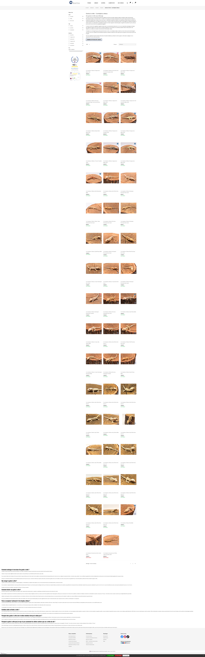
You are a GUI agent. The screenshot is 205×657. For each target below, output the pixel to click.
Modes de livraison (72, 639)
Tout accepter (111, 655)
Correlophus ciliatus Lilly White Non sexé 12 (110, 463)
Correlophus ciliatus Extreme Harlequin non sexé (109, 312)
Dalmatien (76, 39)
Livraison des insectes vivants (74, 642)
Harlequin (76, 43)
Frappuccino (76, 41)
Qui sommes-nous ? (72, 636)
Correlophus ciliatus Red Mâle (127, 522)
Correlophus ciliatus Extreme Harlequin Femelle (109, 373)
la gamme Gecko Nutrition (100, 584)
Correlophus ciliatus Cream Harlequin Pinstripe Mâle (94, 373)
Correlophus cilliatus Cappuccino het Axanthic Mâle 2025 (128, 101)
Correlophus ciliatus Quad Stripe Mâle (127, 373)
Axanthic (76, 34)
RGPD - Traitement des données (91, 641)
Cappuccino (76, 37)
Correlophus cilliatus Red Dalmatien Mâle (93, 192)
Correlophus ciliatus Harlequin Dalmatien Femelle (92, 312)
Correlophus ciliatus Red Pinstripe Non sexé (128, 252)
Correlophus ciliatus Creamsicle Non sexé (111, 282)
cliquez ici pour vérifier (111, 651)
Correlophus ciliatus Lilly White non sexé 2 (110, 342)
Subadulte (76, 29)
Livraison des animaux (73, 641)
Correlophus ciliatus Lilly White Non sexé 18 (93, 523)
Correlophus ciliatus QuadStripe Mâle (94, 251)
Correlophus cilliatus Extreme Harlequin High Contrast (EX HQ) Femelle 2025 (93, 101)
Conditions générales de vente (91, 637)
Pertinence (127, 44)
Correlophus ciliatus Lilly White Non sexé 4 (110, 403)
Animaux (104, 639)
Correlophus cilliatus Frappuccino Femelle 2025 (110, 131)
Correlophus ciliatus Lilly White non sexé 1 (110, 192)
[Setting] (132, 3)
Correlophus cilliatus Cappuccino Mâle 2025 (110, 101)
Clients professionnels (90, 644)
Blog (104, 641)
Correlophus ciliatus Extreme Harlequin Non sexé (109, 222)
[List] (89, 44)
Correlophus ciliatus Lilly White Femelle (92, 433)
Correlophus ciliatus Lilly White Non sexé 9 (128, 433)
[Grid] (87, 44)
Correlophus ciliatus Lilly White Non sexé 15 (93, 493)
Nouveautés (105, 636)
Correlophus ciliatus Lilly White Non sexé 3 (93, 403)
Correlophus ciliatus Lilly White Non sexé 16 (110, 493)
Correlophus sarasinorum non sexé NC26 (93, 554)
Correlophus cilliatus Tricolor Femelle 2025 (94, 161)
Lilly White (76, 45)
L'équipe (70, 646)
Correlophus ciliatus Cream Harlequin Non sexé (94, 282)
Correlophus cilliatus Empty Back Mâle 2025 (93, 131)
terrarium (120, 26)
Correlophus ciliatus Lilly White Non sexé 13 (128, 463)
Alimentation (105, 637)
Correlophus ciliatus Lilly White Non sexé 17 (128, 493)
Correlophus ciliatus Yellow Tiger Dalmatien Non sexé (93, 222)
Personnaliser (126, 655)
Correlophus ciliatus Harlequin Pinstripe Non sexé (127, 192)
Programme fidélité (72, 637)
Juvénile (76, 27)
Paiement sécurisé (89, 642)
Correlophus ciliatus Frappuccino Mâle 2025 (93, 71)
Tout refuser (119, 655)
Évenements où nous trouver (74, 644)
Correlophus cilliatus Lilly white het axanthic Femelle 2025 (110, 71)
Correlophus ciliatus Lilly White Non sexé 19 (110, 523)
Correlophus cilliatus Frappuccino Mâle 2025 (128, 71)
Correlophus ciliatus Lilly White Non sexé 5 (128, 403)
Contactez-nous (89, 636)
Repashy (131, 22)
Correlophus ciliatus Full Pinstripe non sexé (128, 342)
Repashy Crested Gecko (128, 584)
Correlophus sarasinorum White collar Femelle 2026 (110, 554)
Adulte (76, 25)
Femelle (76, 16)
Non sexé (76, 20)
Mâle (76, 18)
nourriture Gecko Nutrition (92, 24)
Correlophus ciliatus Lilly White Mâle (128, 311)
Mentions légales (89, 639)
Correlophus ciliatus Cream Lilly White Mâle (92, 342)
